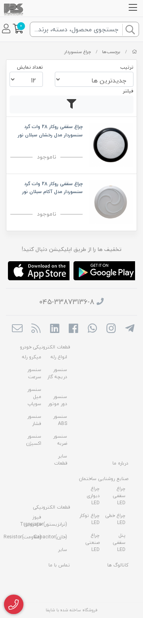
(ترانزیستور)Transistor (43, 524)
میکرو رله (31, 357)
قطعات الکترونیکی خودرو (45, 347)
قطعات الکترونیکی (51, 507)
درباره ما (120, 463)
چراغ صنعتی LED (92, 542)
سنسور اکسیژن (33, 440)
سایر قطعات (60, 459)
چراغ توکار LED (89, 519)
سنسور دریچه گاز (57, 373)
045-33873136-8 (66, 302)
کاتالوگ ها (117, 565)
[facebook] (73, 329)
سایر (62, 549)
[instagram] (111, 329)
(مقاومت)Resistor (22, 537)
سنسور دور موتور (57, 400)
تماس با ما (59, 565)
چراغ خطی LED (115, 519)
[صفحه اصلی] (134, 51)
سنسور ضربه (60, 440)
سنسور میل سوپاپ (34, 396)
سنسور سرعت (34, 373)
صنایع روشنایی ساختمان (103, 479)
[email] (16, 329)
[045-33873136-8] (13, 604)
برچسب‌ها (111, 51)
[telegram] (129, 329)
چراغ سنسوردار (77, 51)
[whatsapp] (92, 329)
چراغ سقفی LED (119, 495)
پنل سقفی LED (119, 542)
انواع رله (58, 357)
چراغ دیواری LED (93, 495)
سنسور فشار (34, 420)
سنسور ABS (60, 420)
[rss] (36, 329)
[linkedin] (54, 329)
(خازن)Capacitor (50, 537)
